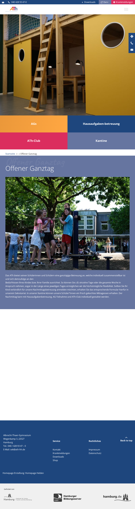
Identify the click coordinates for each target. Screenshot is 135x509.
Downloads (89, 2)
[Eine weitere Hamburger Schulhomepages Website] (11, 9)
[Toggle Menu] (126, 9)
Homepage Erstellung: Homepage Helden (23, 473)
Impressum (94, 449)
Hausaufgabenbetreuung (39, 296)
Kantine (41, 293)
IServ (105, 2)
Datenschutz (95, 453)
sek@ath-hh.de (17, 449)
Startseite (10, 153)
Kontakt (57, 449)
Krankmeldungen (124, 2)
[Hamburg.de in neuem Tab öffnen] (117, 498)
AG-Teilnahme (60, 296)
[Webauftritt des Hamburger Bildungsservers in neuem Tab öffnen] (67, 498)
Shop (55, 460)
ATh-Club (76, 296)
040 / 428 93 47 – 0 (17, 445)
